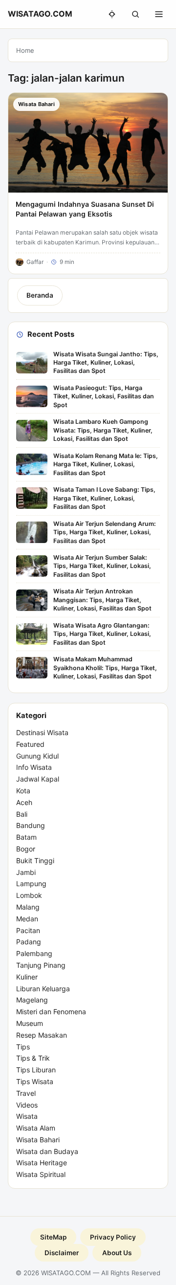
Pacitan (28, 930)
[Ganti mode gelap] (112, 14)
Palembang (34, 953)
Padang (28, 941)
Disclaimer (61, 1253)
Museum (29, 1023)
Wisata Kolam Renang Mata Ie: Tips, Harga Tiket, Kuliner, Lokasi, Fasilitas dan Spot (105, 464)
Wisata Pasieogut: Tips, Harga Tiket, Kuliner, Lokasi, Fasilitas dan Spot (103, 396)
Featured (30, 744)
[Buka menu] (159, 14)
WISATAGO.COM (40, 14)
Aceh (24, 802)
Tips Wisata (34, 1081)
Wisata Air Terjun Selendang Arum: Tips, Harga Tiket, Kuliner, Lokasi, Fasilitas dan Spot (104, 532)
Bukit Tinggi (35, 860)
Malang (28, 907)
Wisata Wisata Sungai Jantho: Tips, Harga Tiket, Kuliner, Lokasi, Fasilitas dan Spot (105, 362)
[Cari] (135, 14)
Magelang (32, 1000)
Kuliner (27, 977)
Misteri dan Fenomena (51, 1011)
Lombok (29, 895)
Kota (23, 790)
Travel (26, 1093)
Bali (21, 814)
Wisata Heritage (41, 1162)
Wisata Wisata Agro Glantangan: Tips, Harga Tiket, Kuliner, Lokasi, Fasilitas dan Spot (102, 634)
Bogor (25, 849)
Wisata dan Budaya (47, 1151)
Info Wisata (34, 767)
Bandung (30, 825)
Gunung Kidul (37, 756)
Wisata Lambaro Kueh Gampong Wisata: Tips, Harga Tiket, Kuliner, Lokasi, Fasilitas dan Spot (103, 430)
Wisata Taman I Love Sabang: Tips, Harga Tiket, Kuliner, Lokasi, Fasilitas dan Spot (104, 498)
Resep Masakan (41, 1035)
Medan (27, 919)
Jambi (26, 872)
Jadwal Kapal (37, 779)
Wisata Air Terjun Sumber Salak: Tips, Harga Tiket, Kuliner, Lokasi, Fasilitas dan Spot (102, 566)
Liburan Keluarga (43, 988)
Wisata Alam (35, 1128)
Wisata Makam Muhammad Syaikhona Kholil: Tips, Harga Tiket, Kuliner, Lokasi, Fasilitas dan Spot (105, 667)
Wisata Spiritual (41, 1174)
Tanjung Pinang (41, 965)
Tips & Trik (33, 1058)
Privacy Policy (113, 1237)
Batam (26, 837)
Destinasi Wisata (42, 732)
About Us (117, 1253)
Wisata (27, 1116)
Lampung (31, 883)
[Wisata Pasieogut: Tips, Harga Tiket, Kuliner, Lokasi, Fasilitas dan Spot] (31, 396)
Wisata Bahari (38, 1139)
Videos (27, 1105)
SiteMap (53, 1237)
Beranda (39, 295)
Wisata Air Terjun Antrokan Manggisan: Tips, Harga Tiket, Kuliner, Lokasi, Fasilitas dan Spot (102, 600)
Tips (23, 1047)
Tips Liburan (36, 1070)
